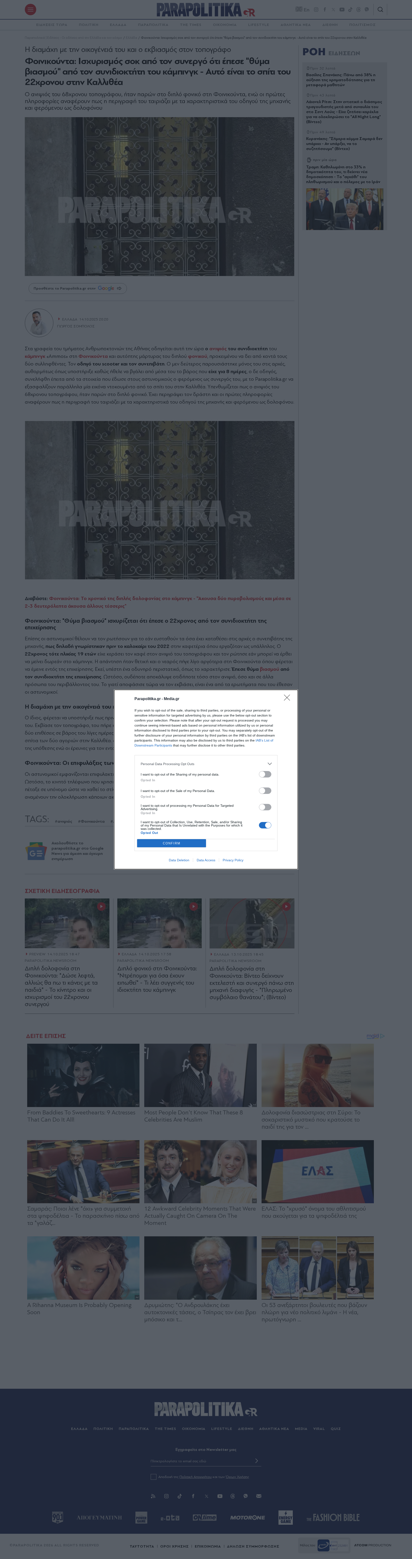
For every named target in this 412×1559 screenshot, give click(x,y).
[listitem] (206, 763)
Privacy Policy (233, 860)
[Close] (288, 699)
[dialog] (206, 779)
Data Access (206, 860)
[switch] (265, 774)
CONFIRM (171, 843)
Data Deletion (179, 860)
